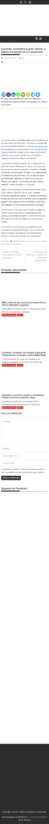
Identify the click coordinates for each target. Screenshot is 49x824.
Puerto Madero (6, 244)
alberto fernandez (19, 241)
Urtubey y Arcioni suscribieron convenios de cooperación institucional (36, 256)
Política (5, 241)
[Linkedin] (13, 94)
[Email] (23, 94)
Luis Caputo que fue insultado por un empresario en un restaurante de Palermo (24, 149)
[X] (8, 94)
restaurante (17, 244)
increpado (35, 241)
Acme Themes (24, 820)
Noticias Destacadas (9, 315)
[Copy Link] (28, 94)
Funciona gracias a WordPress (14, 817)
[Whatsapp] (18, 94)
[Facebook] (3, 94)
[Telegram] (33, 94)
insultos (43, 241)
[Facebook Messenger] (38, 94)
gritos (29, 241)
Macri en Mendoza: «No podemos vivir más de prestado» (11, 255)
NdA (22, 58)
